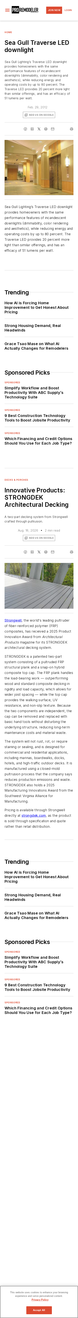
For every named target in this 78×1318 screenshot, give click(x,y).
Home (8, 32)
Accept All (39, 1310)
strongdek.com (34, 815)
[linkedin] (32, 129)
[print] (71, 129)
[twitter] (39, 129)
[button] (7, 10)
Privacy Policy (40, 1299)
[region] (39, 1302)
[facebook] (25, 129)
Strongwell (13, 620)
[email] (53, 129)
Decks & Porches (16, 479)
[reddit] (46, 129)
